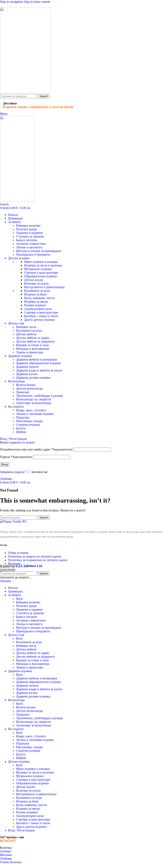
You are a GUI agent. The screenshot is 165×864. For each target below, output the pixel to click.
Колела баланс (26, 385)
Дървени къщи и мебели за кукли (39, 370)
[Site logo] (25, 92)
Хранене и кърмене (29, 233)
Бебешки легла (26, 327)
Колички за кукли (36, 283)
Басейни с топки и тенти (41, 316)
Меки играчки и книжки (41, 261)
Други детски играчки (39, 319)
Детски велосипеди (29, 388)
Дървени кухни (26, 374)
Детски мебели (26, 334)
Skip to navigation (12, 1)
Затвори (5, 581)
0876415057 (8, 840)
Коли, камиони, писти (39, 298)
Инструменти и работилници (44, 287)
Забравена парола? (13, 472)
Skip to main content (37, 1)
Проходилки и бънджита (33, 254)
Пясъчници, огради (29, 421)
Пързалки (22, 417)
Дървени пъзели (27, 366)
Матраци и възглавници (32, 348)
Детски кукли (33, 280)
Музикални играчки (38, 269)
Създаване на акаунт (21, 442)
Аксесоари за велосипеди (33, 403)
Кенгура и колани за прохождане (38, 251)
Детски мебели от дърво (32, 337)
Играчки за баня (35, 294)
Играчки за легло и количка (43, 265)
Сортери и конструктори (41, 272)
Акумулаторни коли (38, 309)
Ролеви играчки (35, 305)
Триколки (22, 392)
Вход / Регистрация (21, 830)
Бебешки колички (28, 225)
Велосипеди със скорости (33, 399)
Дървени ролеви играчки (33, 377)
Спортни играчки (28, 424)
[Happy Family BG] (13, 521)
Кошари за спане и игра (32, 345)
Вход (5, 464)
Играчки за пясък (36, 301)
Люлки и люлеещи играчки (35, 414)
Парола (16, 457)
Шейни (21, 432)
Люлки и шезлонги (29, 247)
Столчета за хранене (30, 236)
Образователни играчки (40, 276)
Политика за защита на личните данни (34, 556)
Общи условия (18, 552)
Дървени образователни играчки (38, 363)
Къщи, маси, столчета (31, 410)
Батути (21, 428)
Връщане (14, 563)
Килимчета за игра (37, 290)
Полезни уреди (26, 229)
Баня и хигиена (26, 240)
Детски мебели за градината (35, 341)
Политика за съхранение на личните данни (37, 560)
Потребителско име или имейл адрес (36, 449)
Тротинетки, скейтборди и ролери (39, 395)
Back (19, 598)
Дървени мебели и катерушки (36, 359)
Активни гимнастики (31, 243)
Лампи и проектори (29, 352)
